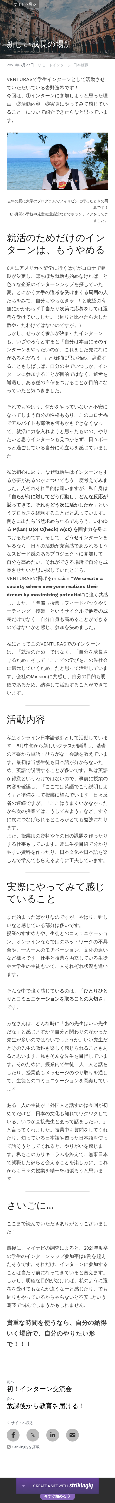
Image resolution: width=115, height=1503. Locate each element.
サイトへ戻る (25, 4)
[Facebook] (13, 1435)
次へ (10, 1399)
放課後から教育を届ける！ (46, 1405)
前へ (10, 1382)
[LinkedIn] (52, 1435)
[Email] (72, 1435)
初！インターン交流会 (39, 1388)
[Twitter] (32, 1435)
